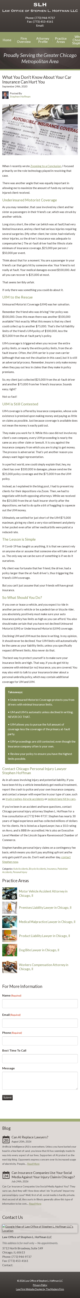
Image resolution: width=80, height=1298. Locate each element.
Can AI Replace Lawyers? (30, 1137)
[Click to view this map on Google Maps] (40, 1230)
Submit (7, 1097)
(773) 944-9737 (45, 17)
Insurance (52, 868)
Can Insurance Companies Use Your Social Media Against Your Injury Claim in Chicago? (43, 1175)
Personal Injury (20, 872)
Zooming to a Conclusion (45, 166)
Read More (33, 1163)
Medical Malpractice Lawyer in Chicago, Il (47, 922)
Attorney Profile (42, 40)
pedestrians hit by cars (62, 799)
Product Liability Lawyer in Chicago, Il (44, 936)
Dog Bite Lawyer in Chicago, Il (39, 950)
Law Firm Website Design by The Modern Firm (40, 1289)
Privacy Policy (40, 1285)
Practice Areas (61, 40)
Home (7, 40)
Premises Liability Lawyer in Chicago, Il (45, 907)
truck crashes (14, 799)
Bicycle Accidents (37, 868)
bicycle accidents (33, 799)
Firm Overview (24, 40)
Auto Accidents (20, 868)
